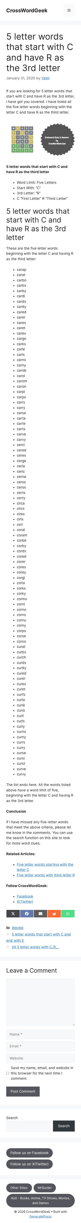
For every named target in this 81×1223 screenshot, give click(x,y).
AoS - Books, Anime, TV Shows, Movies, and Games (40, 1200)
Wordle (17, 928)
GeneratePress (40, 1216)
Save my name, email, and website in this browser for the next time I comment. (42, 1073)
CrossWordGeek (27, 10)
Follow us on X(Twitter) (29, 1164)
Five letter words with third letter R (46, 875)
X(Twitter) (25, 901)
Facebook (25, 896)
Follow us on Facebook (29, 1153)
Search (12, 1118)
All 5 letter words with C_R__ (35, 947)
